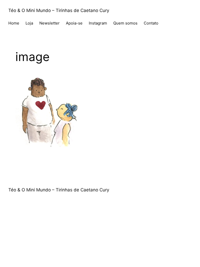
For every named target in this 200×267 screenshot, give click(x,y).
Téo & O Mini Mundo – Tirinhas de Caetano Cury (58, 10)
